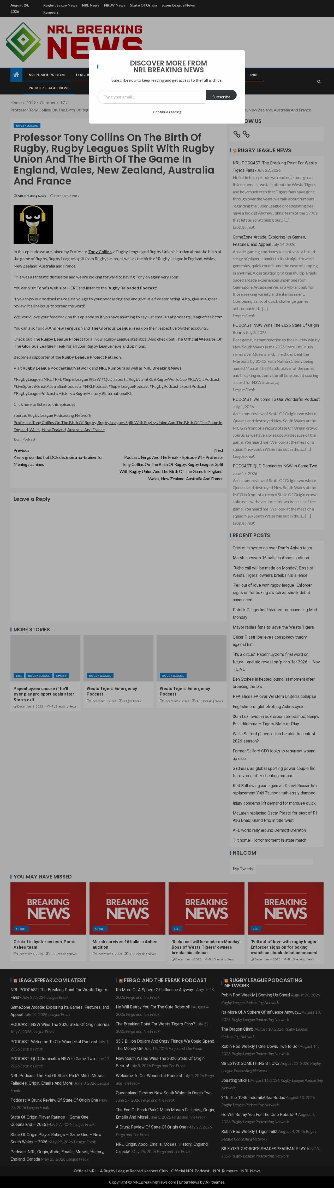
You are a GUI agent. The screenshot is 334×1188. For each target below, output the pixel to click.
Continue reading (167, 112)
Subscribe (221, 96)
